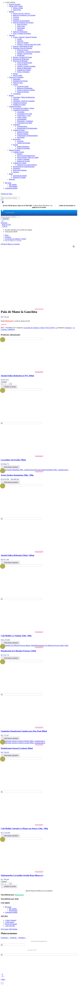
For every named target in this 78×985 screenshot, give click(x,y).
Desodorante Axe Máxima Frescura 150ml (18, 651)
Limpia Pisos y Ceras (24, 115)
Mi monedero (13, 186)
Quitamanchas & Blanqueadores (27, 135)
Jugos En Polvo (22, 24)
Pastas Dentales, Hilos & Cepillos (28, 157)
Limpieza (8, 237)
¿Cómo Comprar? (10, 920)
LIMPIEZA (11, 329)
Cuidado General (18, 152)
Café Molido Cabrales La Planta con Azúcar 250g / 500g (24, 828)
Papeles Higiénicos (23, 146)
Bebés (11, 174)
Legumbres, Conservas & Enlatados (28, 52)
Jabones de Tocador (23, 161)
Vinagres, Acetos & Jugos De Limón (29, 44)
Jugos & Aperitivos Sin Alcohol (23, 22)
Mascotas (12, 179)
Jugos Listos (21, 26)
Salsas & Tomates (22, 42)
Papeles (15, 145)
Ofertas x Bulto (18, 8)
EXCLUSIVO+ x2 (51, 328)
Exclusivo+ (68, 328)
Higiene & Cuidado (19, 177)
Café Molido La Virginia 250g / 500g (16, 636)
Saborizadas (21, 28)
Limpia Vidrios (22, 117)
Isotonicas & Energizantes (21, 21)
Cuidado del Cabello (19, 163)
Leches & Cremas (23, 86)
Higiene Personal (14, 150)
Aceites (19, 39)
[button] (4, 226)
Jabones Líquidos (22, 134)
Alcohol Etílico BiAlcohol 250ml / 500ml (17, 555)
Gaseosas (16, 19)
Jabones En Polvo (23, 132)
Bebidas (11, 11)
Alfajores (16, 99)
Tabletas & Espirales (23, 143)
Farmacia (16, 172)
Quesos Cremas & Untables (26, 90)
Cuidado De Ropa (19, 130)
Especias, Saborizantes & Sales (23, 46)
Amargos (20, 30)
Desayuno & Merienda (20, 61)
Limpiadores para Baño (24, 123)
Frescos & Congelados (16, 77)
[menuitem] (9, 213)
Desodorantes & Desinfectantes (27, 128)
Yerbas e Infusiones (23, 72)
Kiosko (11, 95)
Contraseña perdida (11, 188)
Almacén (12, 35)
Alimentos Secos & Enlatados (22, 48)
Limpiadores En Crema (24, 114)
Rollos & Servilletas (23, 148)
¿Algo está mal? (10, 926)
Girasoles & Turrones (20, 103)
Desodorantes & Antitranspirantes (24, 166)
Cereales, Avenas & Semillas (26, 66)
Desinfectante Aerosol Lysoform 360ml (17, 748)
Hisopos (19, 154)
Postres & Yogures (23, 92)
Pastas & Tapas (18, 83)
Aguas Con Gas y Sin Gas (21, 13)
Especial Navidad (14, 4)
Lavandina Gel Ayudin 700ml (13, 460)
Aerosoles (20, 141)
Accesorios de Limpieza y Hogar (23, 108)
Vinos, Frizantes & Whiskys (22, 33)
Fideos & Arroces (22, 50)
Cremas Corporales (23, 159)
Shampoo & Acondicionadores (27, 165)
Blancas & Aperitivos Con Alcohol (24, 15)
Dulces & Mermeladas (24, 68)
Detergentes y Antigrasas (25, 121)
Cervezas (16, 17)
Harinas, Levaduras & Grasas (22, 57)
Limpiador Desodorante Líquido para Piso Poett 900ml (24, 731)
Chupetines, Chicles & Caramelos (24, 101)
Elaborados (16, 79)
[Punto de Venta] (2, 213)
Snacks (15, 73)
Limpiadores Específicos (21, 110)
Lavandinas (20, 112)
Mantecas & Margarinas (24, 88)
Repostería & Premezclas (21, 59)
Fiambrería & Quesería (20, 81)
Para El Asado (17, 75)
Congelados (17, 93)
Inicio (7, 235)
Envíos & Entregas (11, 924)
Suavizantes (21, 137)
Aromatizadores (22, 126)
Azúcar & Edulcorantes (24, 62)
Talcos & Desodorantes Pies (26, 155)
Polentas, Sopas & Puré (24, 53)
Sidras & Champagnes (20, 32)
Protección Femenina (20, 170)
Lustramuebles (21, 119)
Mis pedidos (13, 184)
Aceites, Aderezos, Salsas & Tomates (25, 37)
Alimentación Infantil (20, 176)
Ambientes (16, 124)
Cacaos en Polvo (22, 64)
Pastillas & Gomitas (19, 104)
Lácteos (15, 84)
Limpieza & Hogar (15, 106)
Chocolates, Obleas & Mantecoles (24, 97)
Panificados (20, 55)
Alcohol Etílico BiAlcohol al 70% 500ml (17, 376)
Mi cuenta (8, 183)
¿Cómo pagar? (9, 922)
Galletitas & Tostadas (24, 70)
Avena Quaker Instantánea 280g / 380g (17, 475)
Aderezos (20, 41)
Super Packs (17, 10)
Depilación (16, 168)
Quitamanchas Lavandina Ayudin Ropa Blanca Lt (22, 875)
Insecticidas (16, 139)
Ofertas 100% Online (16, 6)
